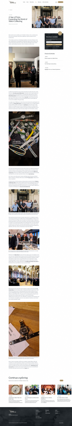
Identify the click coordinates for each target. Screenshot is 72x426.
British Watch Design (12, 95)
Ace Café (26, 97)
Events (26, 368)
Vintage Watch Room (17, 103)
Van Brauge (26, 104)
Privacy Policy (57, 46)
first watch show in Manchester (18, 93)
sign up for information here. (25, 186)
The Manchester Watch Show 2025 (31, 261)
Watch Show (17, 254)
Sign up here (30, 177)
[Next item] (68, 394)
